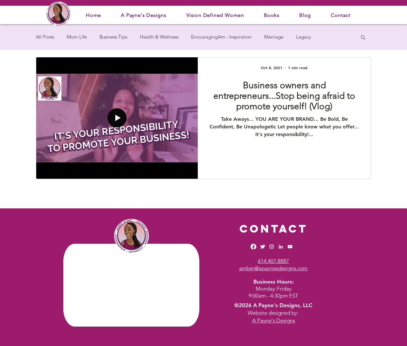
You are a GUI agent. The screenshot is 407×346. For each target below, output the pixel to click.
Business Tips (113, 37)
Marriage (273, 37)
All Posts (45, 37)
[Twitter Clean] (263, 246)
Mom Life (77, 37)
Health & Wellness (159, 37)
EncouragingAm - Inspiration (221, 37)
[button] (143, 15)
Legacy (303, 37)
